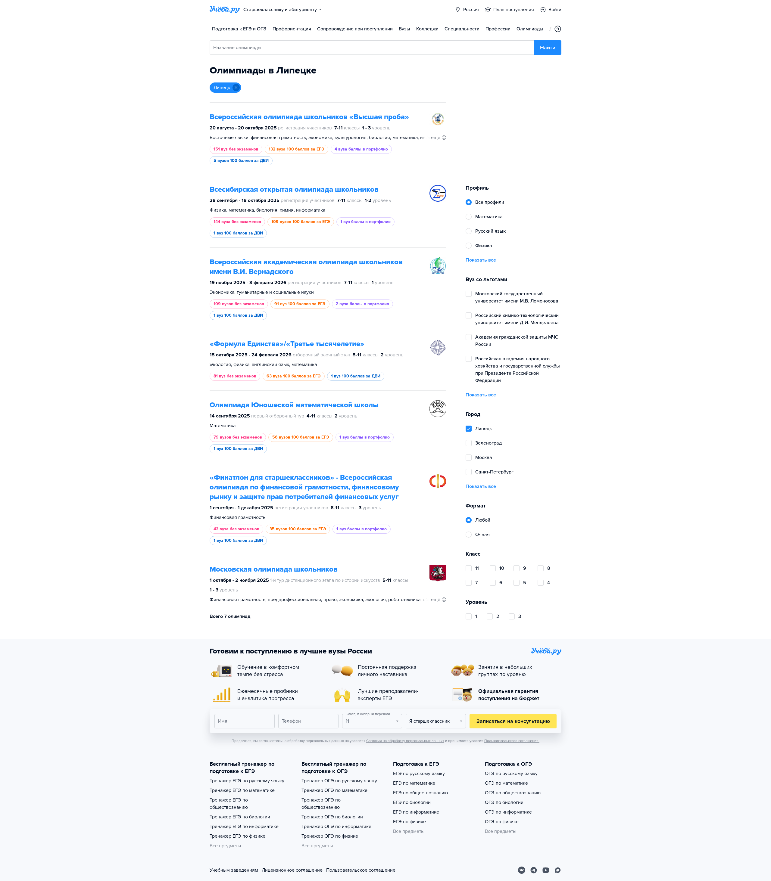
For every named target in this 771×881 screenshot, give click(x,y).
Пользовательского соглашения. (511, 741)
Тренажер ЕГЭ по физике (237, 836)
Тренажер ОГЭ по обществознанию (321, 803)
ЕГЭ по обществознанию (420, 793)
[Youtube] (545, 870)
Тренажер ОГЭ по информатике (336, 827)
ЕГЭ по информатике (416, 812)
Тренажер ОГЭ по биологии (332, 817)
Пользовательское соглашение (360, 870)
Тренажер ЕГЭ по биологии (240, 817)
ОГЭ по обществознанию (513, 793)
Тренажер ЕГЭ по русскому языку (247, 781)
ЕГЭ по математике (414, 783)
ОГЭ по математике (506, 783)
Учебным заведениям (234, 870)
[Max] (557, 870)
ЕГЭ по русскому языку (419, 774)
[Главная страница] (225, 9)
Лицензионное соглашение (292, 870)
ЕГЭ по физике (409, 822)
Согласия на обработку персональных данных (405, 741)
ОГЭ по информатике (508, 812)
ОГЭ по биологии (504, 802)
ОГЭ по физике (502, 822)
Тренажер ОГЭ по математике (334, 790)
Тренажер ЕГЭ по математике (242, 790)
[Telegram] (533, 870)
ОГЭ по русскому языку (511, 774)
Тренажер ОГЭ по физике (329, 836)
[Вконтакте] (521, 870)
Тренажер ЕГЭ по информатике (244, 827)
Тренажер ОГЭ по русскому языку (339, 781)
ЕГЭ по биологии (412, 802)
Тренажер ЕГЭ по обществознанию (229, 803)
